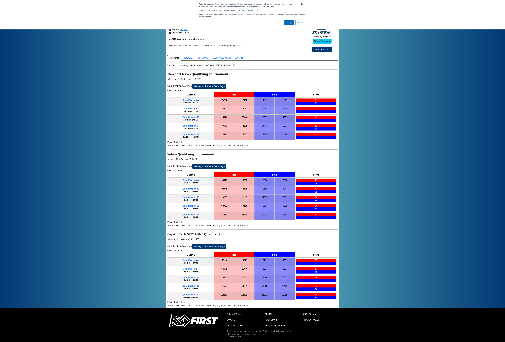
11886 (264, 277)
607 (264, 268)
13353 (224, 197)
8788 (244, 117)
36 (190, 214)
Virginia (184, 29)
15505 (284, 100)
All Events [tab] (174, 57)
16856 (264, 180)
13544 (284, 188)
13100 (224, 277)
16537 (244, 134)
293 (244, 108)
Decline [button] (300, 23)
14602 (224, 108)
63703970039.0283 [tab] (222, 57)
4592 (224, 188)
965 (264, 117)
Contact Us (309, 314)
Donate (231, 319)
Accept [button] (289, 23)
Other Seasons (321, 49)
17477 (264, 294)
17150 (244, 100)
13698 (284, 180)
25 (190, 197)
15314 (224, 117)
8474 (224, 100)
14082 (264, 108)
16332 (244, 180)
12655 (264, 188)
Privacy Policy (251, 10)
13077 (284, 268)
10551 (264, 205)
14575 (264, 100)
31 (190, 125)
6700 (244, 268)
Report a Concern (275, 325)
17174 (264, 134)
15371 (284, 125)
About (268, 314)
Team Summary (322, 41)
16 (190, 277)
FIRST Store (271, 319)
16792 (264, 260)
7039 (264, 125)
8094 (244, 214)
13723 (224, 205)
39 (190, 134)
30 (190, 205)
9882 (284, 134)
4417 (244, 197)
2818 (284, 294)
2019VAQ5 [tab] (188, 57)
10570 (224, 125)
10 (190, 188)
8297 (244, 277)
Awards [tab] (239, 57)
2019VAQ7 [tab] (203, 57)
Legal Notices (234, 325)
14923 (244, 260)
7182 (264, 285)
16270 (224, 294)
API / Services (234, 314)
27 (190, 294)
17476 (284, 285)
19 (190, 117)
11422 (224, 214)
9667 (244, 285)
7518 (224, 260)
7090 (284, 214)
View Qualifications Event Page (209, 86)
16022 (284, 197)
